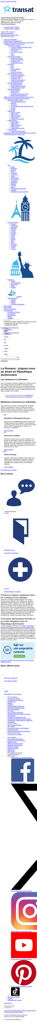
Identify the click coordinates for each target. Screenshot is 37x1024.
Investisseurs (12, 701)
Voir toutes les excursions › (9, 470)
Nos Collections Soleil (14, 725)
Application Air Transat (14, 1000)
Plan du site (11, 751)
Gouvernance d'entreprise (15, 700)
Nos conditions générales (15, 712)
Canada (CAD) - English (11, 27)
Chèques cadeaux (13, 748)
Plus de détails (8, 430)
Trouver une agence (10, 309)
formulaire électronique (17, 626)
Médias (10, 703)
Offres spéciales (19, 97)
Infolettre (10, 998)
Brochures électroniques (15, 745)
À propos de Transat (14, 698)
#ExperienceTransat (14, 997)
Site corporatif (8, 310)
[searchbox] (12, 320)
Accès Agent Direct (13, 754)
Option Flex (11, 750)
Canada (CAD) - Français (12, 29)
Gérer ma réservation (7, 33)
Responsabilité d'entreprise (16, 706)
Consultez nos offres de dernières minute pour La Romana (19, 396)
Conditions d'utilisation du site (17, 717)
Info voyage (7, 306)
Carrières (10, 705)
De (18, 357)
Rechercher (4, 361)
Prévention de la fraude (15, 734)
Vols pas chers (12, 742)
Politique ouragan (13, 746)
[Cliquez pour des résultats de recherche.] (21, 320)
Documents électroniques (15, 739)
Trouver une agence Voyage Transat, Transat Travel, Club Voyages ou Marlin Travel (20, 1011)
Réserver (19, 43)
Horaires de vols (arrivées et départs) (19, 731)
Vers (18, 359)
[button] (6, 331)
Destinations (20, 133)
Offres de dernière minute (15, 743)
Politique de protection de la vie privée (19, 719)
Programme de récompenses (9, 35)
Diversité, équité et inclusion (16, 708)
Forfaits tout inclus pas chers (16, 740)
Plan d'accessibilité (13, 709)
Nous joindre (8, 307)
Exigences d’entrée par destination (18, 728)
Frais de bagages (13, 730)
